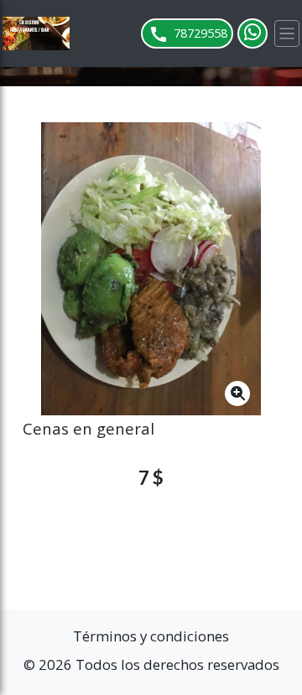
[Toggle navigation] (286, 33)
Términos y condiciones (151, 636)
